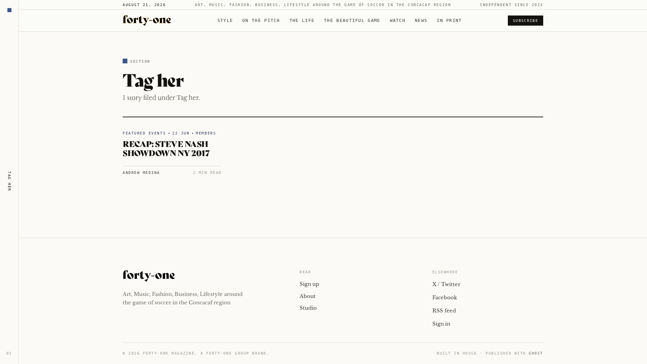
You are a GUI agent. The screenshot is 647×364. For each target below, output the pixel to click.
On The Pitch (261, 20)
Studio (308, 308)
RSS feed (444, 310)
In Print (449, 20)
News (421, 20)
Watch (398, 20)
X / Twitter (446, 284)
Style (225, 20)
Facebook (444, 297)
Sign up (309, 284)
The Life (301, 20)
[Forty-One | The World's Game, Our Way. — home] (147, 20)
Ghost (536, 353)
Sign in (441, 324)
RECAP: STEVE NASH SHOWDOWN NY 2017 (166, 148)
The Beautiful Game (352, 20)
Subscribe (525, 21)
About (308, 296)
